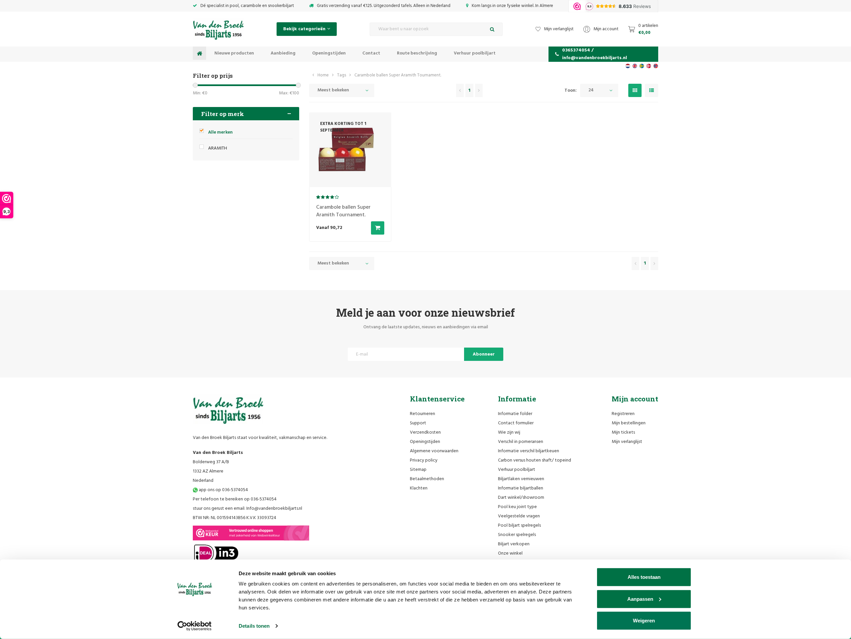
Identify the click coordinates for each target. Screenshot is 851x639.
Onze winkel (510, 553)
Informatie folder (515, 414)
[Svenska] (641, 65)
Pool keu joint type (517, 507)
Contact (371, 53)
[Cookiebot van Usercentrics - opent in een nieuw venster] (195, 626)
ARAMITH (217, 148)
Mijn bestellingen (629, 423)
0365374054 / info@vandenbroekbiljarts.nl (594, 54)
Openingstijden (329, 53)
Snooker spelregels (517, 535)
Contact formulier (516, 423)
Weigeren (644, 620)
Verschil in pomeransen (520, 442)
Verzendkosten (425, 432)
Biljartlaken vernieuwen (521, 479)
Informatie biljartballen (520, 488)
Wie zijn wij (509, 432)
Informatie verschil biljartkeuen (528, 451)
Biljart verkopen (514, 544)
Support (418, 423)
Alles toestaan (644, 577)
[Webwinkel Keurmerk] (251, 533)
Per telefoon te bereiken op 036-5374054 (235, 499)
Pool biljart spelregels (519, 525)
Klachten (418, 488)
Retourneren (422, 414)
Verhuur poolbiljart (475, 53)
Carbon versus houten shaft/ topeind (534, 460)
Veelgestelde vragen (519, 516)
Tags (341, 75)
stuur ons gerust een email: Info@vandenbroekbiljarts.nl (247, 508)
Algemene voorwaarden (434, 451)
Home (323, 75)
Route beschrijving (417, 53)
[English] (634, 65)
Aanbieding (283, 53)
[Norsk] (655, 65)
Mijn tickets (623, 432)
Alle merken (220, 132)
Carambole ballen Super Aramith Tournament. (397, 75)
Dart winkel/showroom (521, 497)
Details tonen (254, 626)
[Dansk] (648, 65)
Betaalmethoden (427, 479)
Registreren (623, 414)
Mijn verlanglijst (627, 442)
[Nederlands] (627, 65)
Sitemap (418, 470)
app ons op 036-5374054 (223, 490)
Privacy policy (423, 460)
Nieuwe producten (234, 53)
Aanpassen (640, 598)
